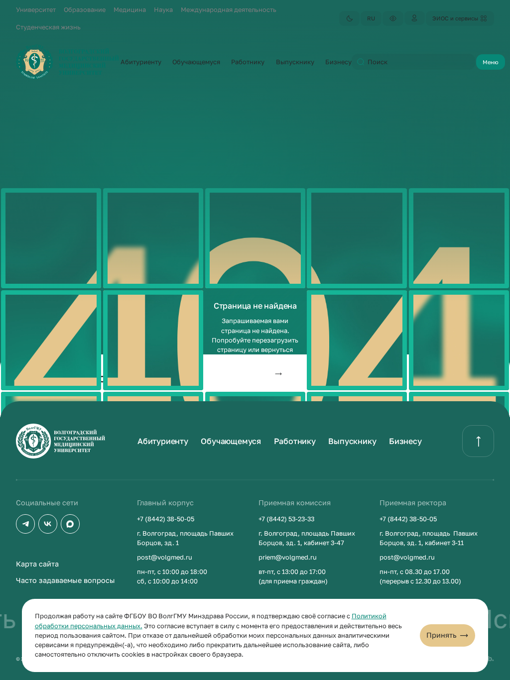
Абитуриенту (162, 441)
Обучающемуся (231, 441)
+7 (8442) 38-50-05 (165, 519)
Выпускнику (352, 441)
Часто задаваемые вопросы (65, 580)
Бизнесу (405, 441)
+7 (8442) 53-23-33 (286, 519)
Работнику (295, 441)
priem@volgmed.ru (287, 557)
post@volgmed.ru (164, 557)
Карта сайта (37, 564)
